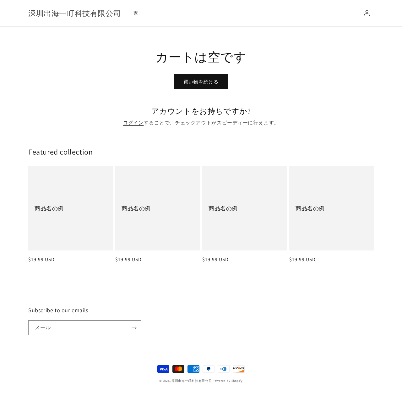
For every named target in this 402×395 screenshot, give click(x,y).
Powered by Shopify (228, 381)
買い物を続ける (201, 82)
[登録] (134, 327)
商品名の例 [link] (49, 208)
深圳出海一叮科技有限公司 (191, 381)
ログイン (133, 122)
